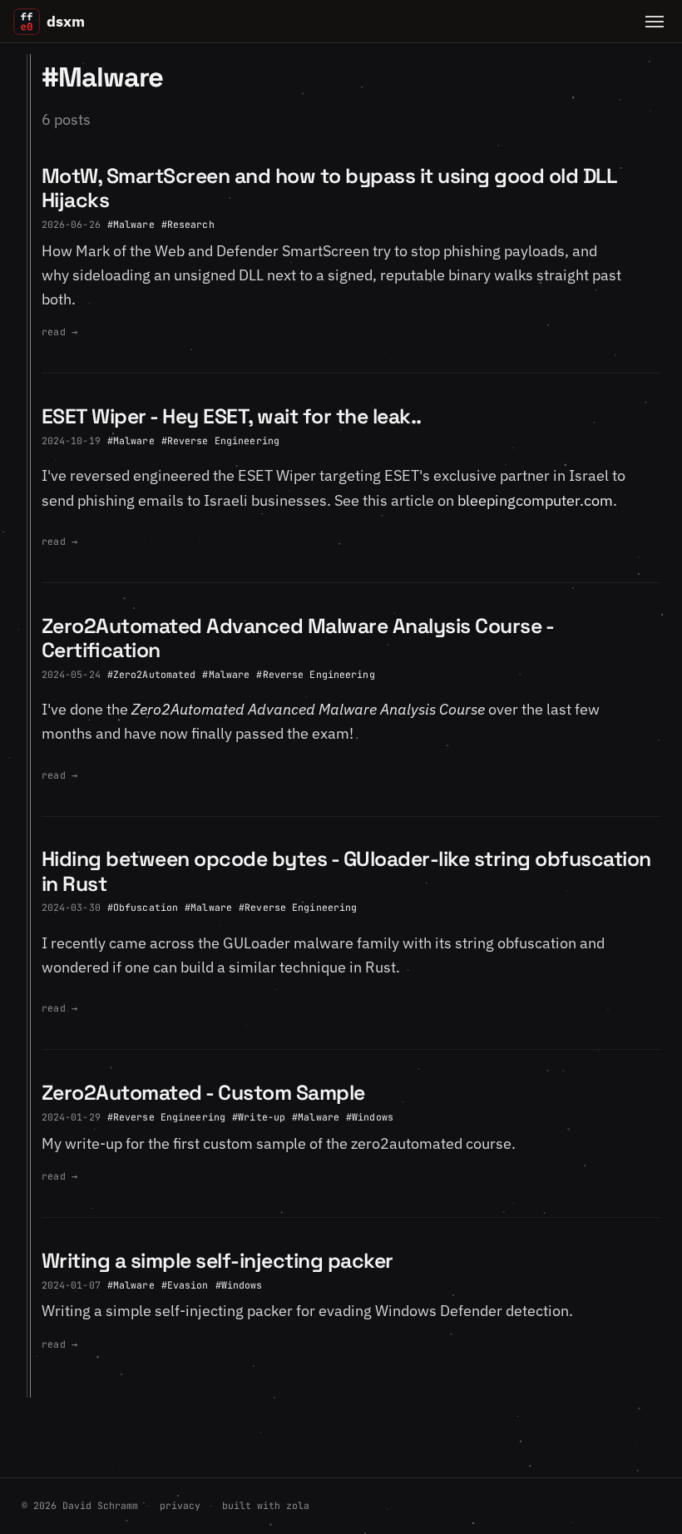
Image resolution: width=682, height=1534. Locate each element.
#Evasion (185, 1285)
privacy (180, 1505)
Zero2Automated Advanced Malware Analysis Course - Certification (298, 638)
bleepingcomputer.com (535, 500)
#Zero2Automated (151, 674)
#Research (188, 224)
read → (60, 331)
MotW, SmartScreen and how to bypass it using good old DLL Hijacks (329, 188)
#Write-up (258, 1117)
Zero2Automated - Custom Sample (203, 1093)
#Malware (131, 224)
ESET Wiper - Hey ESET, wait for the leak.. (232, 416)
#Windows (369, 1117)
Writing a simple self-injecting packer (217, 1261)
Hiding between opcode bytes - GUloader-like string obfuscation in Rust (346, 871)
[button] (654, 21)
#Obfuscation (142, 907)
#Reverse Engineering (220, 440)
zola (297, 1505)
